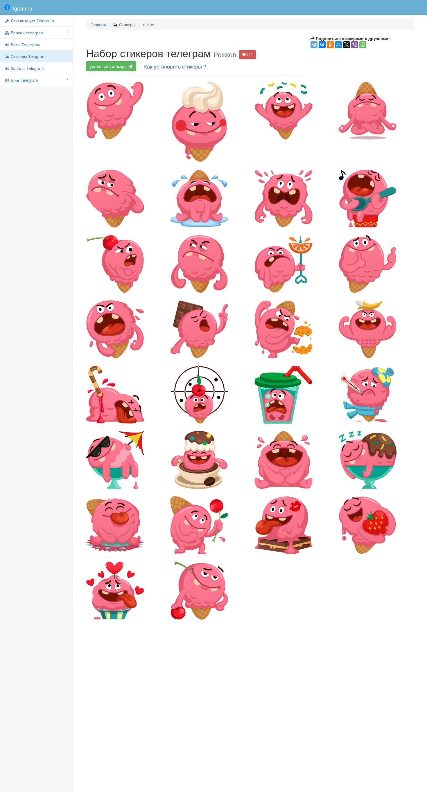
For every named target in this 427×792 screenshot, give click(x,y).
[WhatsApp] (362, 44)
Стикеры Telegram (28, 56)
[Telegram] (314, 44)
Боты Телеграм (25, 44)
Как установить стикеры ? (175, 66)
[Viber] (354, 44)
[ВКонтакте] (322, 44)
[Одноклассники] (330, 44)
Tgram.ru (21, 8)
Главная (98, 24)
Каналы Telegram (27, 68)
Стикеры (127, 24)
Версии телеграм (27, 32)
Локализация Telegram (32, 21)
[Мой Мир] (338, 44)
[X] (346, 44)
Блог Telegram (24, 80)
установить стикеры (109, 66)
